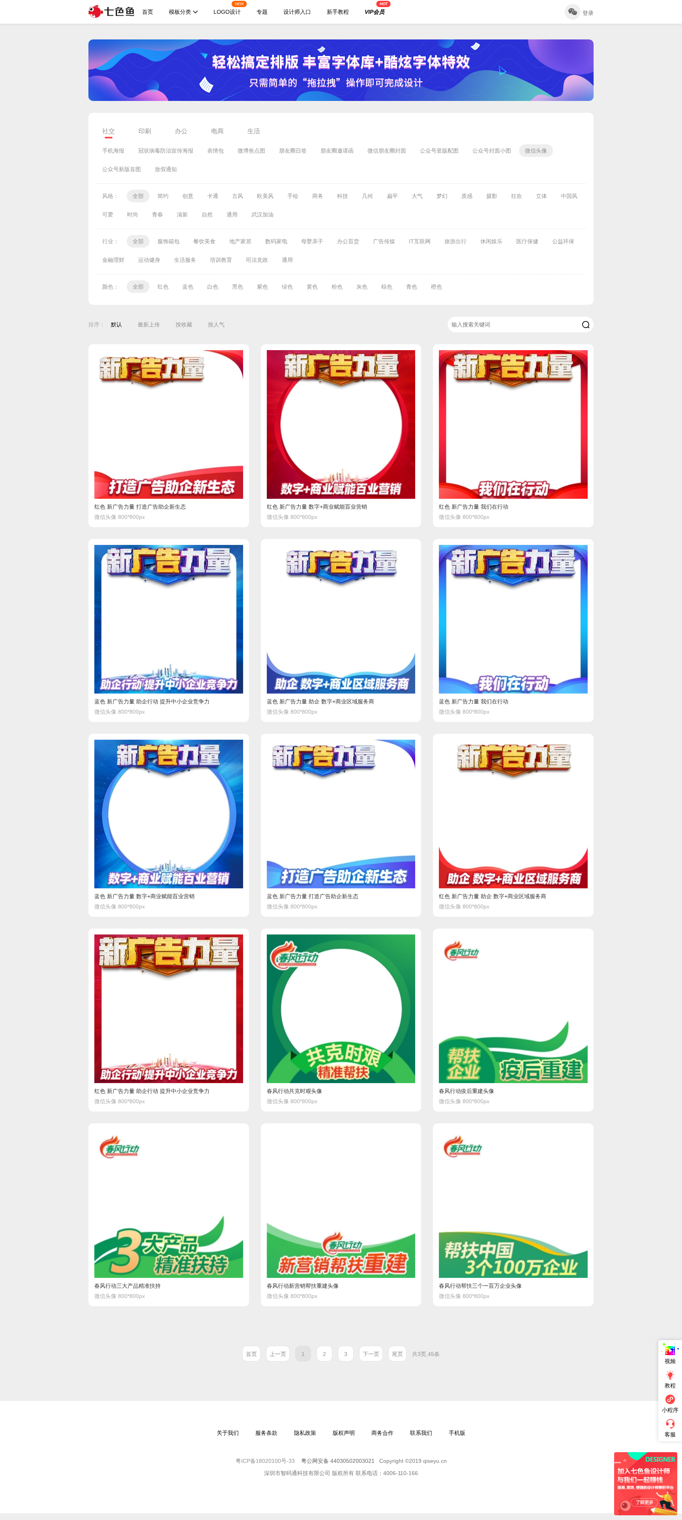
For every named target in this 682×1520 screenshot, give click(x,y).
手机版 (457, 1433)
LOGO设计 (229, 8)
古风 (237, 196)
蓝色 (187, 286)
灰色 (361, 286)
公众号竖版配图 (439, 150)
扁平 (392, 196)
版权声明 (344, 1433)
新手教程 (338, 12)
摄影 (491, 196)
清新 (182, 214)
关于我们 (228, 1433)
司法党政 (257, 260)
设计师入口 (297, 12)
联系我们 (421, 1433)
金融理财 (113, 260)
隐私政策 (305, 1433)
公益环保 (563, 241)
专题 (262, 12)
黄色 (312, 286)
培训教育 (221, 260)
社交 (108, 131)
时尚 (132, 214)
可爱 (107, 214)
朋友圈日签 (293, 150)
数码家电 (276, 241)
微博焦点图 (251, 150)
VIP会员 (376, 8)
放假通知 (166, 169)
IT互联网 (420, 241)
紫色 (262, 286)
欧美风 (265, 196)
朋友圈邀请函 (337, 150)
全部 (138, 196)
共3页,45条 (426, 1354)
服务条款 (266, 1433)
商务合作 (382, 1433)
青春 (157, 214)
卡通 (212, 196)
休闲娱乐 (491, 241)
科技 (342, 196)
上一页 (278, 1354)
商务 (317, 196)
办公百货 (348, 241)
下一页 (371, 1354)
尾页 (397, 1354)
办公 (181, 131)
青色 (411, 286)
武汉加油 (262, 214)
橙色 (436, 286)
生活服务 (185, 260)
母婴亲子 (312, 241)
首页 (147, 12)
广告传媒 (384, 241)
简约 (163, 196)
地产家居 (240, 241)
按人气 (216, 324)
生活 (253, 131)
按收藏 (184, 324)
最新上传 (149, 324)
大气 (417, 196)
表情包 (215, 150)
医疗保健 (527, 241)
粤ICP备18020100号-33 (266, 1461)
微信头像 (536, 150)
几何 (367, 196)
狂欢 (516, 196)
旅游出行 (455, 241)
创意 (187, 196)
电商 (217, 131)
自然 (207, 214)
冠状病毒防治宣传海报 (165, 150)
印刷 (145, 131)
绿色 (287, 286)
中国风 (569, 196)
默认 (116, 324)
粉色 (337, 286)
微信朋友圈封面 (386, 150)
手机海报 (113, 150)
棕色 (386, 286)
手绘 (292, 196)
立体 (541, 196)
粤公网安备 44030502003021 (338, 1461)
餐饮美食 (204, 241)
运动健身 (149, 260)
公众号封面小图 (491, 150)
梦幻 (442, 196)
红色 (163, 286)
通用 (232, 214)
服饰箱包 (168, 241)
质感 (466, 196)
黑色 (237, 286)
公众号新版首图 (121, 169)
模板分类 (180, 12)
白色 (212, 286)
